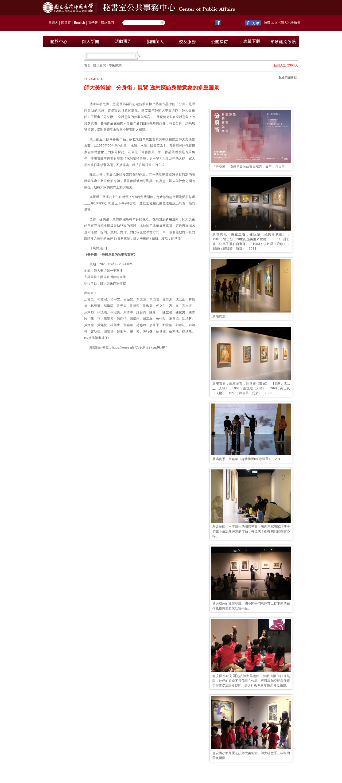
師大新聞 (99, 65)
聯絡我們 (107, 23)
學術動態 (115, 65)
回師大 (53, 23)
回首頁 (66, 23)
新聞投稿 (290, 78)
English (79, 23)
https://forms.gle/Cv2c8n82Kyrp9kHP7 (139, 347)
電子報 (93, 23)
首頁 (87, 65)
